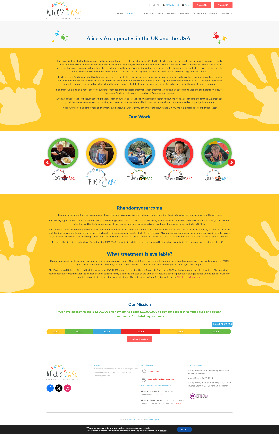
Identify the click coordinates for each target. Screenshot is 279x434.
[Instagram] (158, 5)
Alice (160, 13)
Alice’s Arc (131, 419)
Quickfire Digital (152, 419)
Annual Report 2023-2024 (200, 378)
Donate (213, 13)
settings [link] (163, 430)
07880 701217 (172, 5)
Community (200, 13)
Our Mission (148, 13)
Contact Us (227, 13)
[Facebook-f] (150, 5)
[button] (231, 162)
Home (120, 13)
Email (187, 5)
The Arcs (184, 13)
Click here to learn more (189, 277)
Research (171, 13)
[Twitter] (154, 5)
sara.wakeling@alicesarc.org (161, 379)
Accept (184, 429)
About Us (132, 13)
